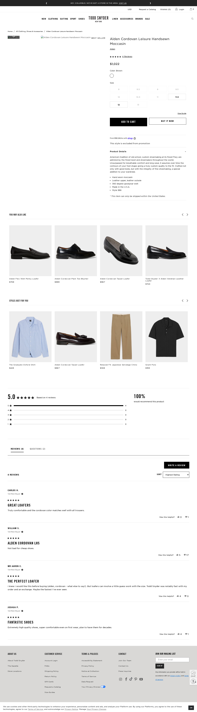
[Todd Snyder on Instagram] (121, 679)
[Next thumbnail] (14, 36)
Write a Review (178, 466)
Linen (115, 18)
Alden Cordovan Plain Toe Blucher (76, 250)
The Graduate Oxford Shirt (30, 336)
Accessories (126, 18)
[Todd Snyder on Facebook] (126, 679)
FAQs (47, 666)
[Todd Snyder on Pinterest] (135, 679)
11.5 (177, 97)
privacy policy (175, 676)
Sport (73, 18)
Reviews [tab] (17, 450)
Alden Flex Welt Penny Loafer (30, 250)
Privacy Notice (71, 709)
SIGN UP (160, 666)
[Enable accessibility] (193, 681)
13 (138, 104)
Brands (139, 18)
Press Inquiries (125, 671)
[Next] (187, 214)
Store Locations (15, 671)
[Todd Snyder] (98, 19)
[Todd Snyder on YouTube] (141, 679)
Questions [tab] (37, 450)
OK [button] (191, 708)
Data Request (87, 682)
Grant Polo (166, 336)
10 (119, 97)
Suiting (64, 18)
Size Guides (50, 692)
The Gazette (13, 666)
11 (157, 97)
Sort (159, 474)
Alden (112, 49)
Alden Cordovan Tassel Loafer (121, 250)
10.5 (138, 97)
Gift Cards (49, 682)
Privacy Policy (88, 666)
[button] (148, 56)
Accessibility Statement (92, 660)
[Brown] (112, 76)
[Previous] (183, 214)
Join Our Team (125, 660)
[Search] (192, 19)
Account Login (51, 660)
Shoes (81, 18)
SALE (147, 18)
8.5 (138, 89)
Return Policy (51, 676)
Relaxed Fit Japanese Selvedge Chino (121, 336)
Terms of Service (35, 709)
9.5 (177, 89)
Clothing (53, 18)
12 (119, 104)
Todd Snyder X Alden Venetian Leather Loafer (166, 250)
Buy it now (167, 121)
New (44, 18)
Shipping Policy (52, 671)
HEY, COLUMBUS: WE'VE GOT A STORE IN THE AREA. (98, 3)
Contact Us (123, 666)
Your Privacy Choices (96, 709)
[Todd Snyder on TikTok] (131, 679)
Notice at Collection (90, 671)
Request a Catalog (147, 9)
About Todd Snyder (16, 660)
